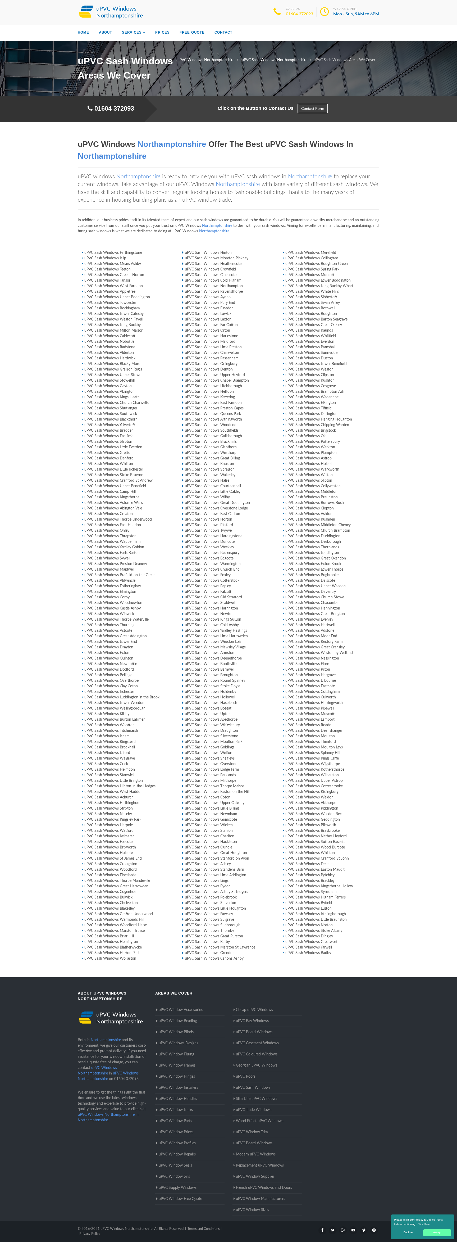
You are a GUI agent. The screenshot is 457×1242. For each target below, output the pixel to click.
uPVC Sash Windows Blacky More (112, 364)
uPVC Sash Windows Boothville (210, 664)
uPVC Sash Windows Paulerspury (212, 553)
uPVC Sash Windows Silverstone (211, 736)
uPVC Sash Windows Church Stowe (314, 597)
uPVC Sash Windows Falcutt (208, 592)
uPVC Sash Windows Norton (309, 925)
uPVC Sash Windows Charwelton (212, 353)
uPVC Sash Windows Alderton (109, 353)
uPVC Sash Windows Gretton (108, 453)
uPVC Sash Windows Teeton (107, 269)
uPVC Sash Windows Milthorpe (210, 781)
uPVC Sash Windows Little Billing (212, 808)
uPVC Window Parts (175, 1121)
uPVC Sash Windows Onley (106, 530)
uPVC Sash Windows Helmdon (109, 769)
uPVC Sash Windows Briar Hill (109, 936)
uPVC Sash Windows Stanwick (109, 775)
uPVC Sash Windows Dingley (309, 936)
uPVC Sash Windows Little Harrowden (216, 636)
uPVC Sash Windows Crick (106, 764)
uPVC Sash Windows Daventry (310, 592)
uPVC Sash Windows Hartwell (310, 625)
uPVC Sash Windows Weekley (209, 547)
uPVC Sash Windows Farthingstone (113, 253)
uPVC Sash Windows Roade (308, 725)
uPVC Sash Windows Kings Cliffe (312, 758)
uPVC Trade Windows (253, 1110)
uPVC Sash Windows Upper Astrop (314, 781)
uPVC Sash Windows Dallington (311, 414)
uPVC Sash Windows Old (306, 436)
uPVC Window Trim (252, 1132)
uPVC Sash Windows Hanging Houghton (318, 419)
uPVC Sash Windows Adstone (309, 631)
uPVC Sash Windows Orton (207, 330)
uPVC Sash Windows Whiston (310, 853)
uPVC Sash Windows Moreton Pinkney (216, 258)
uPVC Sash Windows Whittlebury (212, 725)
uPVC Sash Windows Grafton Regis (113, 369)
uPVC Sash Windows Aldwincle (109, 580)
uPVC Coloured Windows (256, 1054)
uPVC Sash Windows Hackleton (211, 842)
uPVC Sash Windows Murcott (309, 275)
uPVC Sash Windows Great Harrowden (116, 886)
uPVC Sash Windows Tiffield (308, 408)
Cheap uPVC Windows (254, 1010)
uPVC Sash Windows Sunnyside (311, 353)
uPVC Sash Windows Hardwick (109, 358)
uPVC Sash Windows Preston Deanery (115, 564)
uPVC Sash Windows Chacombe (311, 603)
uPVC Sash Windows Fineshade (110, 875)
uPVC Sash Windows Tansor (107, 280)
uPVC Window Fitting (176, 1054)
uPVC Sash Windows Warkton (310, 447)
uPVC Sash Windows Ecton (106, 653)
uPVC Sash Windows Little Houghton (215, 908)
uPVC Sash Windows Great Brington (315, 614)
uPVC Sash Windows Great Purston (214, 936)
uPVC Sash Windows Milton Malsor (113, 330)
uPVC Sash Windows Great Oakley (313, 325)
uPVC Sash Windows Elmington (110, 592)
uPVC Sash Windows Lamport (310, 719)
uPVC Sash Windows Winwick (109, 614)
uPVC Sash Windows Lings (207, 881)
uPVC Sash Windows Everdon (309, 342)
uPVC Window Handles (178, 1099)
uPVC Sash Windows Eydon (208, 886)
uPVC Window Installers (178, 1088)
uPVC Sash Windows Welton (309, 475)
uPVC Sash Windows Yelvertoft (109, 425)
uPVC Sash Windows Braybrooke (312, 831)
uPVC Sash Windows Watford (109, 831)
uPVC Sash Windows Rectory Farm (314, 642)
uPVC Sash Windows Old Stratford (213, 597)
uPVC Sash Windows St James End (113, 858)
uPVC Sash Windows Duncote (210, 542)
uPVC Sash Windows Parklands (210, 775)
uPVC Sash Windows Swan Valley (312, 303)
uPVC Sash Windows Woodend (210, 425)
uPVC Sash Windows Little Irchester (113, 469)
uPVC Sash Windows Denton (209, 369)
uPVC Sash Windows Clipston (309, 375)
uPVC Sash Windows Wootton (109, 725)
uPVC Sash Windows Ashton (308, 514)
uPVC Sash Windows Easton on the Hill (217, 792)
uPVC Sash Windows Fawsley (209, 914)
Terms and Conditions (204, 1229)
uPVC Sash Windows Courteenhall (213, 486)
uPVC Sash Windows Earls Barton (112, 553)
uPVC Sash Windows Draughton (211, 731)
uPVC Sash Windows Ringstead (110, 742)
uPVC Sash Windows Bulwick (108, 897)
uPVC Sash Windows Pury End (210, 303)
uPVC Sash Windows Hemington (111, 942)
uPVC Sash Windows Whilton (108, 464)
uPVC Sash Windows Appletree (109, 291)
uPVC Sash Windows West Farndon (113, 286)
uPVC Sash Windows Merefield (310, 253)
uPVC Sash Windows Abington (109, 392)
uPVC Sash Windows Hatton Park (112, 953)
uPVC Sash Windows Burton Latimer (114, 719)
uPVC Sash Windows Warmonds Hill (114, 920)
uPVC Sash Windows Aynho (208, 297)
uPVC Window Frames (177, 1065)
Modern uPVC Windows (256, 1154)
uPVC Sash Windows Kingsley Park (112, 819)
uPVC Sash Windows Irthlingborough (315, 914)
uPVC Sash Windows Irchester (109, 692)
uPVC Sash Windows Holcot (308, 464)
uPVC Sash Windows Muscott (310, 714)
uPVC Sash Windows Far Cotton (211, 325)
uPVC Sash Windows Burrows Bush (314, 503)
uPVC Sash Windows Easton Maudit (315, 869)
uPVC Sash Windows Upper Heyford (215, 375)
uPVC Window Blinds (176, 1032)
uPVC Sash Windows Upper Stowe (112, 375)
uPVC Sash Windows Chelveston (111, 903)
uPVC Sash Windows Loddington (312, 553)
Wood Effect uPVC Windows (259, 1121)
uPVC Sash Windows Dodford (109, 669)
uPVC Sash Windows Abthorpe (310, 803)
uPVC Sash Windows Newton (209, 614)
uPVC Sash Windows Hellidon (209, 392)
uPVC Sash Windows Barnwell (209, 669)
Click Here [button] (424, 1224)
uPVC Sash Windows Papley (208, 586)
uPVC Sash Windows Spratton (210, 469)
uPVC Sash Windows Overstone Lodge (216, 508)
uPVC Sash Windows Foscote (108, 842)
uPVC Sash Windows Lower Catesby (114, 314)
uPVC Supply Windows (177, 1188)
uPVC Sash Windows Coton (207, 797)
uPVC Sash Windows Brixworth (110, 847)
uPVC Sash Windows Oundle (208, 847)
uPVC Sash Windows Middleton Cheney (318, 525)
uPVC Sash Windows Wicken (209, 825)
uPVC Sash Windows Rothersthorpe (314, 769)
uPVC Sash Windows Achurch (109, 797)
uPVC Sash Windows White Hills (312, 291)
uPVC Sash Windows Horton (208, 519)
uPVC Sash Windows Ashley (208, 864)
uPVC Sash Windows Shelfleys (210, 758)
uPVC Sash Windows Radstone (109, 347)
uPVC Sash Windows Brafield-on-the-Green (120, 575)
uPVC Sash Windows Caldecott (109, 336)
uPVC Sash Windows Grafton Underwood (118, 914)
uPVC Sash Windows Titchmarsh (111, 731)
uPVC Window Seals (175, 1165)
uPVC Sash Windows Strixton (108, 808)
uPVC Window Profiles (177, 1143)
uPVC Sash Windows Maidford (210, 342)
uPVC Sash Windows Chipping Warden (317, 425)
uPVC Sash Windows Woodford (110, 869)
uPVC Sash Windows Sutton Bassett (315, 842)
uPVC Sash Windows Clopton (309, 508)
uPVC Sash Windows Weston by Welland (319, 653)
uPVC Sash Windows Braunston (311, 497)
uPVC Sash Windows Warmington (213, 564)
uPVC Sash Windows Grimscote (211, 819)
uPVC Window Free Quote (180, 1199)
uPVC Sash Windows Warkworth (312, 469)
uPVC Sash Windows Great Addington (115, 636)
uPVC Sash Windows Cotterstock (212, 580)
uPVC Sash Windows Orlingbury (211, 364)
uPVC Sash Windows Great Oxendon (315, 558)
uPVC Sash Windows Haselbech (211, 703)
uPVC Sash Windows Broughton (211, 675)
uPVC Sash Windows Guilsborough (213, 436)
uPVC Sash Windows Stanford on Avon (217, 858)
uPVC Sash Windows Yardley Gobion (114, 547)
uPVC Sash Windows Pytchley (310, 875)
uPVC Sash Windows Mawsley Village (215, 647)
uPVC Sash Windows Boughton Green (316, 264)
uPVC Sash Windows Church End (212, 569)
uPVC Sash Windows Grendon (210, 953)
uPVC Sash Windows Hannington (312, 608)
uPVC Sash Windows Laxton (208, 319)
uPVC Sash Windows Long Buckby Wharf (319, 286)
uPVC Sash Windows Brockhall (109, 747)
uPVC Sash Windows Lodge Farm (212, 769)
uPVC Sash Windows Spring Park (312, 269)
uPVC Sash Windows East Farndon (213, 403)
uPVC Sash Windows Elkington (310, 403)
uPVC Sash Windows (253, 1088)
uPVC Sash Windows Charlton (209, 836)
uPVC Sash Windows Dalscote (310, 580)
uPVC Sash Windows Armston (209, 653)
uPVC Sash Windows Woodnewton (113, 603)
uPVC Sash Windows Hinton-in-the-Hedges (120, 786)
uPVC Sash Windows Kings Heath (112, 397)
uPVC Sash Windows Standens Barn (214, 869)
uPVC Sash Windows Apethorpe (211, 719)
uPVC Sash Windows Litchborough (213, 386)
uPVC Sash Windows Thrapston (110, 536)
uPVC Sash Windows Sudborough (212, 925)
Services (132, 32)
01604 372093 (299, 14)
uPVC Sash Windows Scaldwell (210, 603)
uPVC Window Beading (178, 1021)
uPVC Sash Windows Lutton (308, 908)
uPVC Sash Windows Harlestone (211, 336)
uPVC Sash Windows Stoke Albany (313, 931)
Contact (223, 32)
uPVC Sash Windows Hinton (208, 253)
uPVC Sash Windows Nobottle (109, 342)
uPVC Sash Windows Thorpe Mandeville (117, 881)
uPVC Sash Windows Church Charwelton (118, 403)
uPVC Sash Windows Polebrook (211, 897)
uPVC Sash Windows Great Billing (212, 458)
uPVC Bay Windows (252, 1021)
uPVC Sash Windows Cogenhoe (110, 892)
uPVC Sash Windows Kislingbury (312, 792)
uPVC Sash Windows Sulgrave (209, 920)
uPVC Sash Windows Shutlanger (110, 408)
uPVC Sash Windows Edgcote (209, 558)
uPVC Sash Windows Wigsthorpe (312, 764)
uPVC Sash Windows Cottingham (312, 692)
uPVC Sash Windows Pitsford (209, 525)
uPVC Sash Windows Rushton (310, 380)
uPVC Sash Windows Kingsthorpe (111, 497)
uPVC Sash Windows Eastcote (310, 686)
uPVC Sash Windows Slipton (308, 480)
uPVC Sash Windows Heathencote (213, 264)
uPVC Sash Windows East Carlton (212, 514)
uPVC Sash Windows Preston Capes (214, 408)
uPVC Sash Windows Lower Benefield (316, 364)
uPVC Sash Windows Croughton (110, 864)
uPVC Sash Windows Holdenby (210, 692)
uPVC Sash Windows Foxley (208, 575)
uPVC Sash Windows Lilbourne (310, 681)
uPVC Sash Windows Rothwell (310, 308)
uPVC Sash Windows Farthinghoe (111, 803)
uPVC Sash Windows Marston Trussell (115, 931)
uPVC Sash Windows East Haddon (112, 525)
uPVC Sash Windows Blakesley (109, 908)
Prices (162, 32)
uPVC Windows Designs (178, 1043)
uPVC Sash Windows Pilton (307, 669)
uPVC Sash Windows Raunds (309, 330)
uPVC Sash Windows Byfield (308, 903)
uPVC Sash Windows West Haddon (113, 792)
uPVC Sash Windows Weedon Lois (213, 642)
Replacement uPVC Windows (260, 1165)
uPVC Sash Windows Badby (308, 953)
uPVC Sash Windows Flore (307, 664)
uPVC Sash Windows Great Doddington (217, 503)
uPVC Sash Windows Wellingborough (114, 708)
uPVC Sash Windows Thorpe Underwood (118, 519)
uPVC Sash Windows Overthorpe (111, 681)
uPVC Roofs (245, 1076)
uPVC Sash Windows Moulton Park (214, 742)
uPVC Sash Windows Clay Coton (111, 686)
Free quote (192, 32)
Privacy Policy (89, 1234)
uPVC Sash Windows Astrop (308, 458)
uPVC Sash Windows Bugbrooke (312, 575)
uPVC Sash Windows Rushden (310, 519)
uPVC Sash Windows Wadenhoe (312, 397)
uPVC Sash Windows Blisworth (310, 825)
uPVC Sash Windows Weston (309, 369)
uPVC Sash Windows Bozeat (208, 708)
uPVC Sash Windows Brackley (310, 881)
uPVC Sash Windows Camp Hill (110, 492)
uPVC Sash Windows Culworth (310, 697)
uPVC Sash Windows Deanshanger (313, 731)
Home (83, 32)
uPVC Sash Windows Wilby (207, 497)
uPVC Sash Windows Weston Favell (113, 319)
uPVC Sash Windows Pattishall (310, 347)
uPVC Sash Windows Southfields (212, 430)
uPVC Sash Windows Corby (107, 597)
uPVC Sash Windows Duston (309, 358)
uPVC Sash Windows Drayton (108, 647)
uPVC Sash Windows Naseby (108, 814)
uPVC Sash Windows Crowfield (210, 269)
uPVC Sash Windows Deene (308, 864)
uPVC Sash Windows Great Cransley (315, 647)
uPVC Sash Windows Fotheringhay (112, 586)
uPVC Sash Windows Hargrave (310, 675)
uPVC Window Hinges (177, 1076)
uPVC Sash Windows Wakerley (210, 475)
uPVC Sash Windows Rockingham (112, 308)
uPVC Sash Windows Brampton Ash (314, 392)
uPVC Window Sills (174, 1176)
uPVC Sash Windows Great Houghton (216, 853)
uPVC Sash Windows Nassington (312, 658)
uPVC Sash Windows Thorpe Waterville (116, 619)
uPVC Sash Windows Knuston (209, 464)
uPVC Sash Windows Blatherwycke (113, 947)
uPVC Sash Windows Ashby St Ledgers (216, 892)
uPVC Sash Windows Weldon (309, 797)
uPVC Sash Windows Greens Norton (114, 275)
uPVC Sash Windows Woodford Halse (115, 925)
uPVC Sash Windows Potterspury (312, 442)
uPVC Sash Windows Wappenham (112, 542)
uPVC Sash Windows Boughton (311, 314)
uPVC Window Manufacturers (260, 1199)
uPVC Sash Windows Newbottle (110, 664)
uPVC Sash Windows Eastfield (109, 436)
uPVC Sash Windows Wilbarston (312, 775)
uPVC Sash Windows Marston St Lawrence (220, 947)
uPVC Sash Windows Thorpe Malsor (214, 786)
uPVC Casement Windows (257, 1043)
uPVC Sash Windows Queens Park (213, 414)
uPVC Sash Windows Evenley (309, 619)
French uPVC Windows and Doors (264, 1188)
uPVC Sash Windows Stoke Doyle (212, 686)
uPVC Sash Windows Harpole (108, 825)
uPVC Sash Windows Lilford (107, 753)
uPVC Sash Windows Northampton (214, 286)
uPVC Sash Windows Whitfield (310, 336)
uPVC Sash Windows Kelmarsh (109, 836)
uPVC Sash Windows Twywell (209, 530)
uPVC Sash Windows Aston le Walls (113, 503)
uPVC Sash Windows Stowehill (109, 380)
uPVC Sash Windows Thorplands (312, 547)
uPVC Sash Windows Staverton (210, 903)
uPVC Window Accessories (181, 1010)
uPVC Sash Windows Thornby (209, 931)
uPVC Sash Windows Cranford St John (317, 858)
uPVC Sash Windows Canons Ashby (214, 958)
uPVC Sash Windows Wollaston (110, 958)
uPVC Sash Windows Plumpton (311, 453)
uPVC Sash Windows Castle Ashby (112, 608)
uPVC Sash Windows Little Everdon (113, 447)
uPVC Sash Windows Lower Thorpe (314, 569)
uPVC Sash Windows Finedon (209, 308)
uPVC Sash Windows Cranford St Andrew (118, 480)
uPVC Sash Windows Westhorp (210, 453)
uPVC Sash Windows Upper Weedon (315, 586)
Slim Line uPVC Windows (256, 1099)
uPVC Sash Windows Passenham (212, 358)
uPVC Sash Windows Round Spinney (215, 681)
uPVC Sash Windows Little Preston (213, 347)
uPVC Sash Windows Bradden (109, 430)
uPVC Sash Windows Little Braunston (316, 920)
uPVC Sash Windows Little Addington (215, 875)
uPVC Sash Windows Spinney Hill (312, 753)
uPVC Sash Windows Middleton (311, 492)
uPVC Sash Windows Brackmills (211, 442)
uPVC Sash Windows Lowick (208, 314)
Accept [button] (437, 1232)
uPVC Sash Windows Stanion (209, 831)
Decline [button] (408, 1232)
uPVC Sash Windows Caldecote (210, 275)
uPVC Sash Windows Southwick (110, 414)
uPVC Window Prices (176, 1132)
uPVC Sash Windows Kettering (210, 397)
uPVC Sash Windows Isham (107, 736)
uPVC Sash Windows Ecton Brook (313, 564)
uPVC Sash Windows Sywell (107, 558)
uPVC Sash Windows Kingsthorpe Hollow (319, 886)
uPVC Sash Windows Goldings (209, 747)
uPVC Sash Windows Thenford (310, 742)
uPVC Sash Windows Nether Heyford (316, 836)
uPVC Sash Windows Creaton (108, 514)
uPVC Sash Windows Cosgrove (310, 386)
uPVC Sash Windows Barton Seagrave (316, 319)
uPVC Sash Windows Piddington (311, 808)
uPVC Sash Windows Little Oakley (212, 492)
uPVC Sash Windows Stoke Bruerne (113, 475)
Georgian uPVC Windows (256, 1065)
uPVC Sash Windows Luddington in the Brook (121, 697)
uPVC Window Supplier (255, 1176)
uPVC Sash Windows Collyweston (313, 486)
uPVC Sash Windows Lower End (110, 642)
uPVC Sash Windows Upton (208, 714)
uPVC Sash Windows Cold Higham (213, 280)
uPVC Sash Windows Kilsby (106, 714)
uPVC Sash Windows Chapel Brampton (217, 380)
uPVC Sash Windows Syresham (311, 892)
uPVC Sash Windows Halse (207, 480)
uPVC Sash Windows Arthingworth (213, 419)
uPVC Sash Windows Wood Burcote (315, 847)
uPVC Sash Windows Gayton (108, 386)
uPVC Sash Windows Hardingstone (213, 536)
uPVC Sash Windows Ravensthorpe (214, 291)
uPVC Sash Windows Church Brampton (317, 530)
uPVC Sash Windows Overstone (211, 764)
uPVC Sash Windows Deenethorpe (213, 658)
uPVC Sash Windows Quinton (108, 658)
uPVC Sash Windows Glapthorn (211, 447)
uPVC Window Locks (176, 1110)
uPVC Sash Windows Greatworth (312, 942)
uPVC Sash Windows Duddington (312, 536)
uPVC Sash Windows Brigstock (310, 430)
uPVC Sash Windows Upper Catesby (214, 803)
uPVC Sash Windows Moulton (310, 736)
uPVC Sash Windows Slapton (108, 442)
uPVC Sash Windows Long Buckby (112, 325)
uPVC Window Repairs (177, 1154)
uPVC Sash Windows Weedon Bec (313, 814)
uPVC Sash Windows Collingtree (311, 258)
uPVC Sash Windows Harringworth (314, 703)
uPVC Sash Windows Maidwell (109, 569)
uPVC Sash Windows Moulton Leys (314, 747)
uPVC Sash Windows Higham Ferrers (315, 897)
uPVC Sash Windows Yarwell (308, 947)
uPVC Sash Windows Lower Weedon (114, 703)
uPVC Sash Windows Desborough (313, 542)
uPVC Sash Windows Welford (209, 753)
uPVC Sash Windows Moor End (311, 636)
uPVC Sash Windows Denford (109, 458)
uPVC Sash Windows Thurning (109, 625)
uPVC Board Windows (254, 1032)
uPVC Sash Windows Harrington (211, 608)
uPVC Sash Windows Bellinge (108, 675)
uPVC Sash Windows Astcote (108, 631)
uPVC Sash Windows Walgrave (109, 758)
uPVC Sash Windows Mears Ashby (112, 264)
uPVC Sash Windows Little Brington (113, 781)
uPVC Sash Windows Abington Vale (113, 508)
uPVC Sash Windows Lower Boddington (318, 280)
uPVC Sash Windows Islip (105, 258)
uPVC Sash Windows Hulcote (108, 853)
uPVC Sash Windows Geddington (312, 819)
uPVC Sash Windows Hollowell (210, 697)
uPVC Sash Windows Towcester (110, 303)
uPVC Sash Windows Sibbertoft (311, 297)
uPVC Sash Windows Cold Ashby (212, 625)
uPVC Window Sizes (252, 1210)
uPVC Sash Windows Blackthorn (111, 419)
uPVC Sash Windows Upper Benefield (115, 486)
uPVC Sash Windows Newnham (211, 814)
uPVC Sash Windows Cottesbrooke (314, 786)
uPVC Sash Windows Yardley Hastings (216, 631)
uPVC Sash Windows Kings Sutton (213, 619)
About (105, 32)
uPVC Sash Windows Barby (207, 942)
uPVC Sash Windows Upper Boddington (117, 297)
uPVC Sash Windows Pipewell (309, 708)
